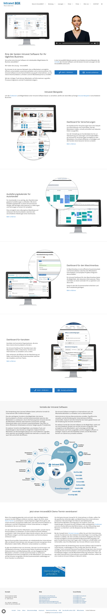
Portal (69, 4)
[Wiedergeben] (57, 43)
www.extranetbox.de (44, 600)
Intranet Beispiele (83, 96)
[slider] (75, 43)
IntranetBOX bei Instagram (79, 601)
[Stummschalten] (95, 43)
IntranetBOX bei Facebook (79, 596)
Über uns (86, 4)
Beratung (50, 4)
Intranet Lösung (73, 533)
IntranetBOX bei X (77, 597)
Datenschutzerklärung (51, 610)
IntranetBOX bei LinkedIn (79, 603)
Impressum (41, 610)
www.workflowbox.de (44, 598)
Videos (23, 610)
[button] (102, 4)
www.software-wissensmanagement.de (49, 601)
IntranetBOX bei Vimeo (78, 600)
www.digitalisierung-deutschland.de (48, 597)
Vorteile (57, 62)
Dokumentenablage (32, 610)
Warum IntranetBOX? (38, 4)
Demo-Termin (9, 521)
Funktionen (13, 96)
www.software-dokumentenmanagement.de (50, 603)
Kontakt (14, 610)
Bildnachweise (80, 610)
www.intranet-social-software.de (47, 596)
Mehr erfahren (71, 144)
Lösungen (60, 4)
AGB (60, 610)
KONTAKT (96, 4)
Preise (77, 4)
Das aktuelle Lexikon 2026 (68, 610)
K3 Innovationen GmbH (56, 612)
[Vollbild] (97, 43)
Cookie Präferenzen (90, 610)
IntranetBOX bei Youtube (79, 598)
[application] (77, 29)
